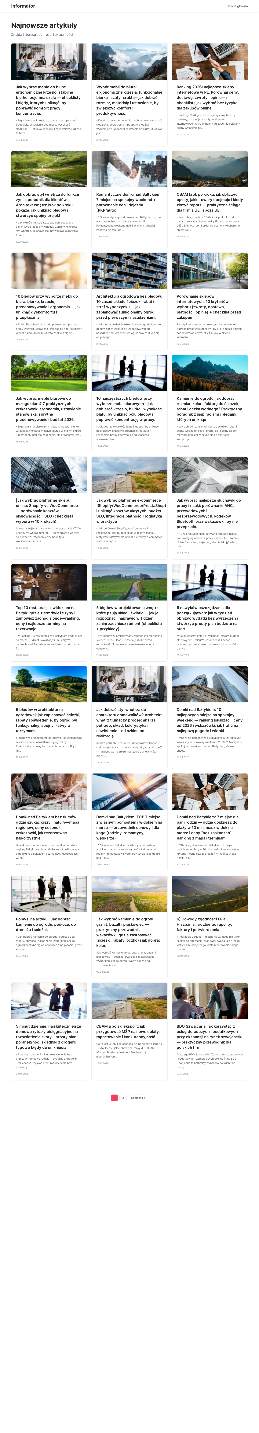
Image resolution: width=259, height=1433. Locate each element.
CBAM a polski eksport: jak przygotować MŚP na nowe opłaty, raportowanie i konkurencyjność (128, 1031)
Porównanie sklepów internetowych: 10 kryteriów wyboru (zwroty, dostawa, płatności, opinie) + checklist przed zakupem (209, 307)
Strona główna (237, 6)
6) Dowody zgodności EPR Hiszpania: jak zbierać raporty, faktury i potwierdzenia (204, 924)
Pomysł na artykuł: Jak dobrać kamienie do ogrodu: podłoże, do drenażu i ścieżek (46, 924)
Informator (23, 6)
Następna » (138, 1097)
